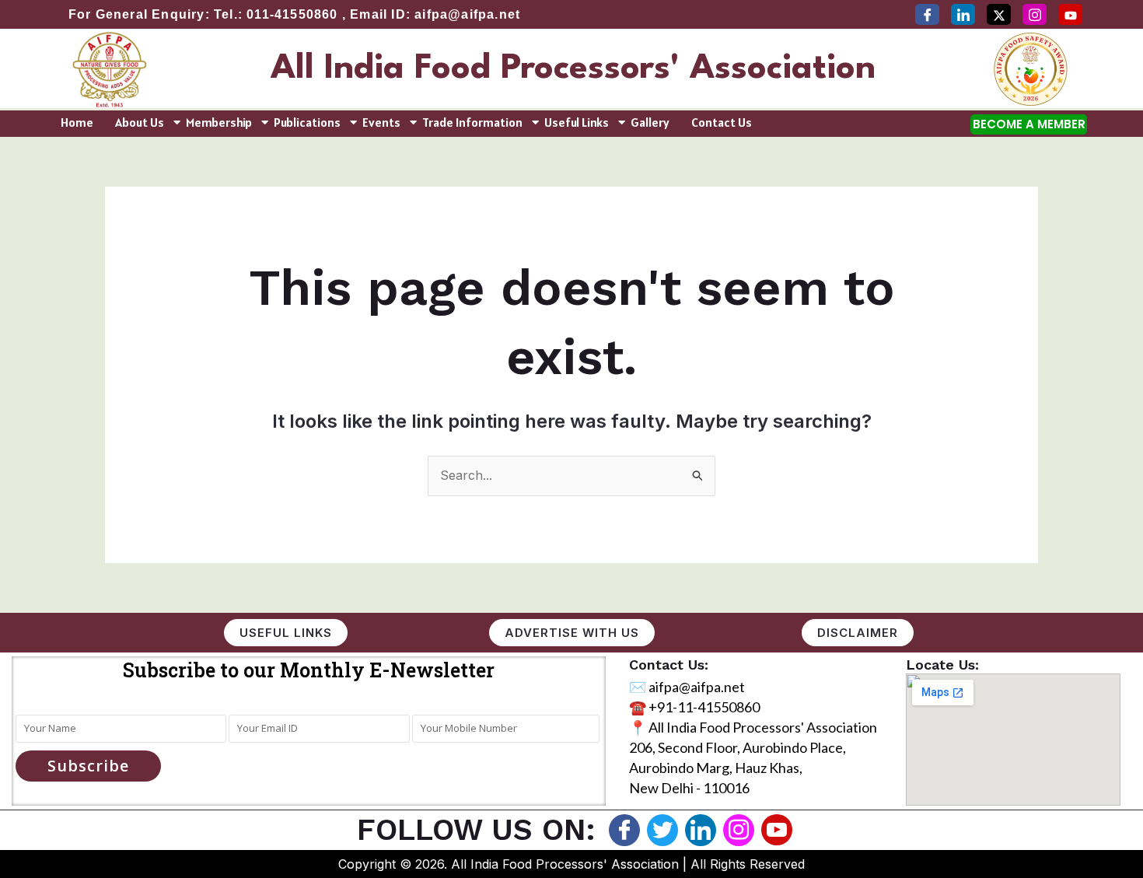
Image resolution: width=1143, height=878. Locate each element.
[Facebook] (927, 14)
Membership (219, 122)
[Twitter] (999, 14)
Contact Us (721, 122)
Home (77, 122)
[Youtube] (776, 830)
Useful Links (576, 122)
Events (381, 122)
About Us (139, 122)
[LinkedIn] (963, 14)
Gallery (650, 122)
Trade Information (472, 122)
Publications (307, 122)
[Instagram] (1034, 14)
